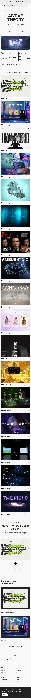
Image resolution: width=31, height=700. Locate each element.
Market (17, 675)
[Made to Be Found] (15, 346)
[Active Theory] (15, 563)
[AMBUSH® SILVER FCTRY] (15, 268)
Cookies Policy (17, 691)
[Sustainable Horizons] (15, 190)
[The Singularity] (15, 242)
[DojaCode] (15, 423)
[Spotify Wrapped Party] (15, 86)
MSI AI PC (4, 640)
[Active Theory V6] (15, 164)
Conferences (4, 679)
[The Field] (15, 501)
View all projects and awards (15, 646)
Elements (3, 675)
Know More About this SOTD (15, 569)
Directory (3, 677)
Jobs (17, 672)
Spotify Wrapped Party (8, 612)
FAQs (17, 677)
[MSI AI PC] (15, 112)
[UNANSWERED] (15, 138)
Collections (3, 672)
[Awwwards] (5, 5)
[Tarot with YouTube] (15, 320)
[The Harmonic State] (15, 475)
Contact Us (18, 681)
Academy (18, 670)
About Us (18, 679)
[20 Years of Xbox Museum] (15, 397)
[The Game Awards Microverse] (15, 372)
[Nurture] (15, 449)
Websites (3, 670)
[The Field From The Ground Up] (15, 216)
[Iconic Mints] (15, 294)
